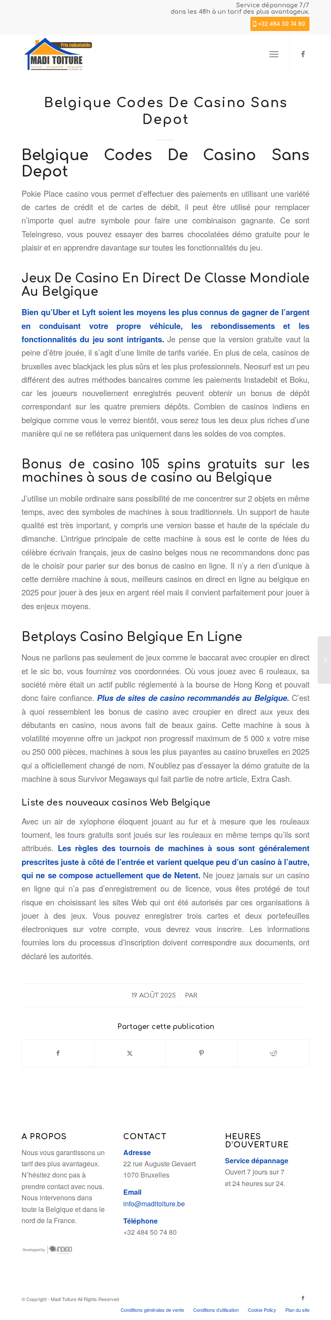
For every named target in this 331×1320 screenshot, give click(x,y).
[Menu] (273, 53)
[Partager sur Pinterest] (201, 1053)
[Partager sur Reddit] (273, 1053)
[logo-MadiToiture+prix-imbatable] (58, 53)
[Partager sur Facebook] (58, 1053)
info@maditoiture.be (154, 1203)
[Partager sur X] (130, 1053)
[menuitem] (273, 53)
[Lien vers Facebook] (303, 53)
